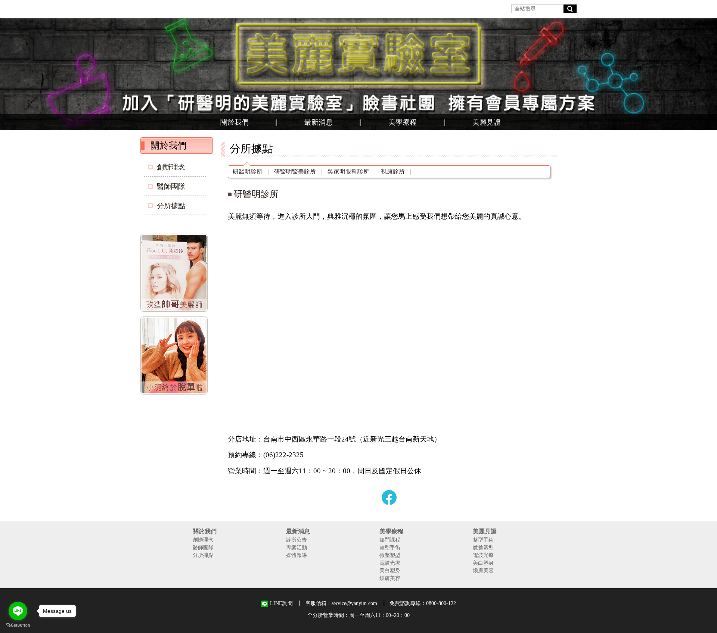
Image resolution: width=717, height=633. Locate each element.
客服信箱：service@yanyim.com (341, 603)
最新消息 (318, 122)
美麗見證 (486, 122)
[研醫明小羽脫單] (175, 356)
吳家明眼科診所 (348, 172)
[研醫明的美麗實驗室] (358, 74)
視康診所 (393, 172)
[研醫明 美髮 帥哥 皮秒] (175, 274)
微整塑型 (389, 555)
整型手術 (389, 548)
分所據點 (171, 206)
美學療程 (402, 122)
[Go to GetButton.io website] (18, 625)
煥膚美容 (389, 578)
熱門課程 (389, 540)
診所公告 (296, 540)
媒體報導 (296, 555)
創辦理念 (171, 167)
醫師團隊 (171, 186)
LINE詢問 (281, 603)
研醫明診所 (248, 172)
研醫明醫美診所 (295, 172)
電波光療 (389, 563)
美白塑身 (389, 570)
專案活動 (296, 548)
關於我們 (234, 122)
